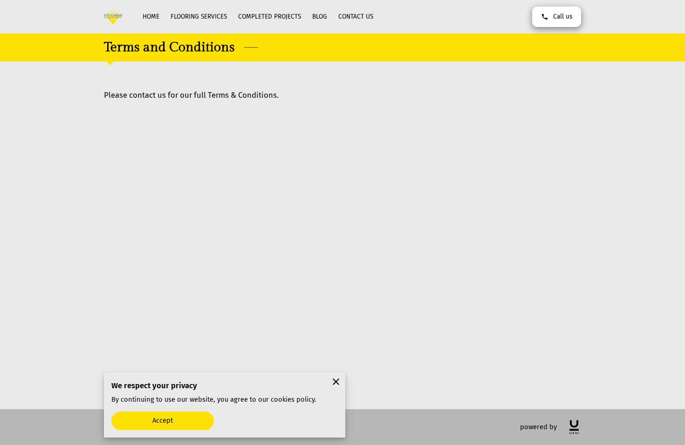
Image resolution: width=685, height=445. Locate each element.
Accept (162, 420)
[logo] (574, 427)
